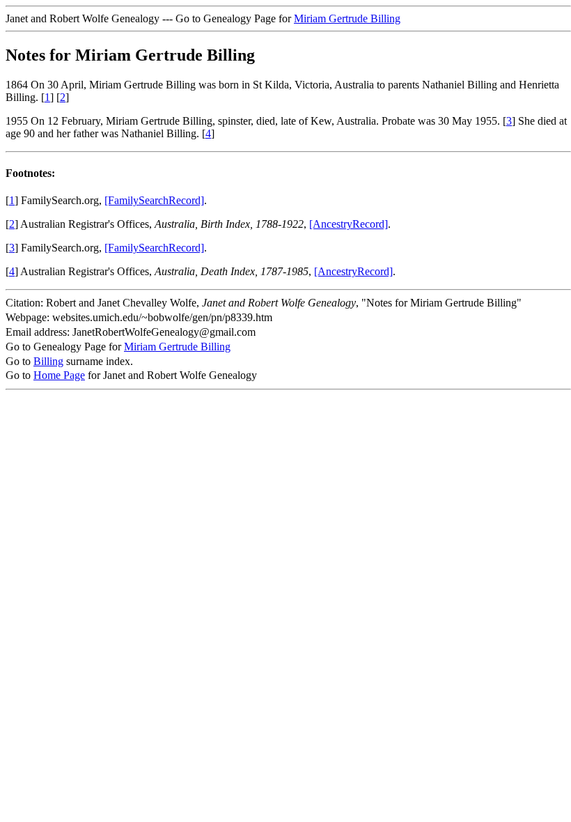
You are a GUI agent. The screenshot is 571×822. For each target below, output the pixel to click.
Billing (48, 361)
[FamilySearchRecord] (154, 200)
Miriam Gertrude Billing (347, 18)
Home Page (59, 375)
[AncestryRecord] (348, 224)
